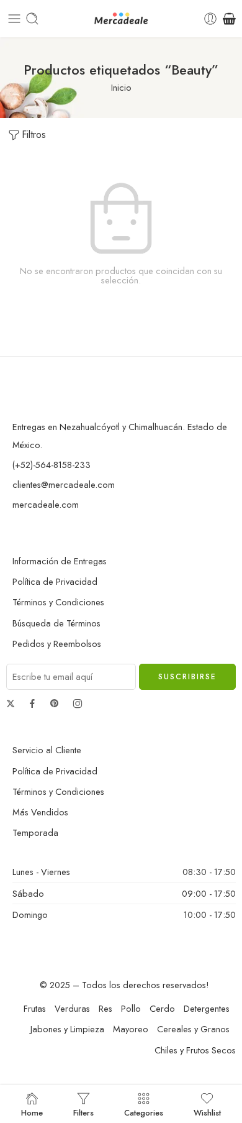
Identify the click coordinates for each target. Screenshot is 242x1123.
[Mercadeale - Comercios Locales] (121, 19)
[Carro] (229, 18)
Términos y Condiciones (58, 601)
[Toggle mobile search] (32, 18)
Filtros (34, 134)
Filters (83, 1112)
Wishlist (207, 1112)
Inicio (121, 87)
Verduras (72, 1008)
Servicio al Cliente (46, 749)
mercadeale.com (45, 504)
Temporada (35, 832)
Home (32, 1112)
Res (105, 1008)
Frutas (35, 1008)
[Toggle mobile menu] (14, 18)
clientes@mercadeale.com (63, 484)
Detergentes (207, 1008)
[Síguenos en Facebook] (32, 703)
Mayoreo (130, 1028)
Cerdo (162, 1008)
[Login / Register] (210, 18)
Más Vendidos (40, 811)
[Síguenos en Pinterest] (55, 703)
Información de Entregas (59, 560)
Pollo (131, 1008)
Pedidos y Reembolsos (56, 643)
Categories (143, 1112)
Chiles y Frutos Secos (195, 1050)
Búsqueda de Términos (56, 623)
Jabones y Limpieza (67, 1028)
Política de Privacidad (54, 581)
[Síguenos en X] (10, 703)
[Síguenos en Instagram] (77, 703)
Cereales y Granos (193, 1028)
